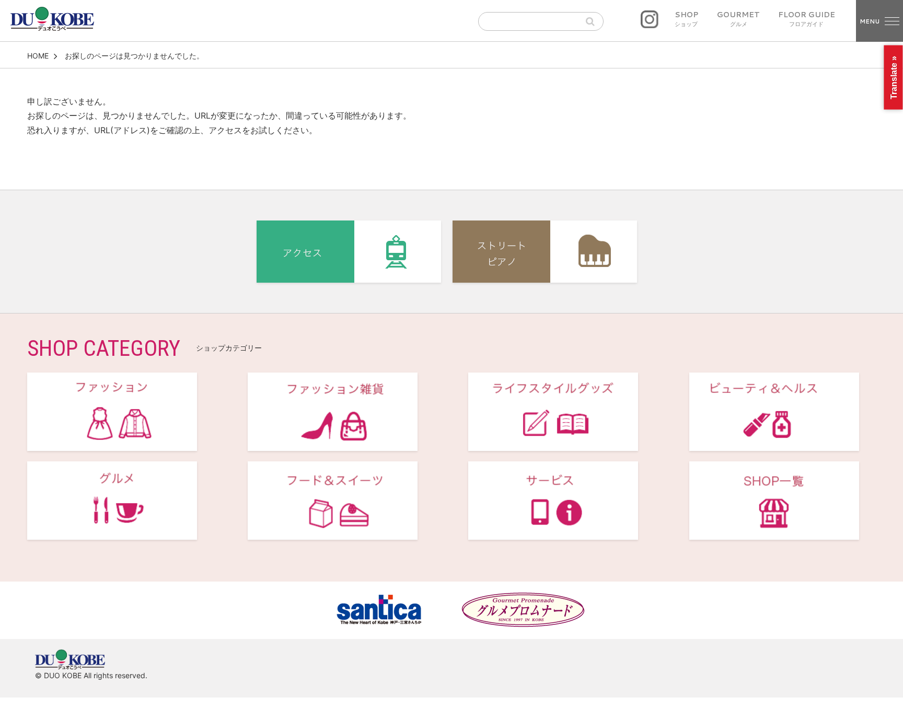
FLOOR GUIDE (806, 19)
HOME (38, 55)
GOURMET (738, 19)
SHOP (686, 19)
